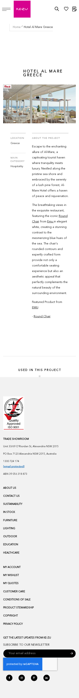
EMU (35, 307)
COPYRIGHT (10, 616)
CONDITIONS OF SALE (17, 599)
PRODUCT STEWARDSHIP (18, 607)
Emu (50, 221)
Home (17, 27)
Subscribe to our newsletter (26, 644)
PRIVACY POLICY (13, 624)
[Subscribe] (71, 653)
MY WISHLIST (11, 575)
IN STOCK (9, 512)
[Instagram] (22, 678)
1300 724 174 (11, 461)
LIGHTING (9, 528)
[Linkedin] (46, 678)
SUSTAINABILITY (12, 504)
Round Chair (42, 316)
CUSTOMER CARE (14, 591)
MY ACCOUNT (12, 567)
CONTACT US (11, 496)
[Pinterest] (34, 678)
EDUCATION (10, 544)
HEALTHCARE (11, 553)
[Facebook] (9, 678)
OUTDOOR (10, 536)
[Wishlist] (66, 9)
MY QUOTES (11, 583)
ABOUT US (9, 488)
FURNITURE (10, 520)
